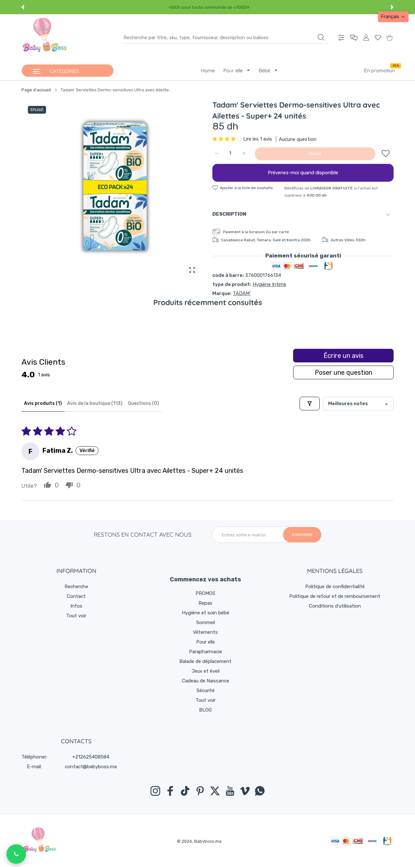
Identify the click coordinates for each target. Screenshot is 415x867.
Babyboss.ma (207, 841)
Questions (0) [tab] (143, 403)
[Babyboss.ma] (44, 37)
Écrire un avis (343, 355)
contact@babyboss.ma (91, 767)
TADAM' (242, 293)
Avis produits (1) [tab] (43, 403)
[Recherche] (320, 37)
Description (229, 214)
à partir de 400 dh (233, 7)
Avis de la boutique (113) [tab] (95, 403)
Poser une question (343, 372)
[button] (22, 7)
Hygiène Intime (269, 284)
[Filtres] (310, 403)
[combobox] (225, 37)
